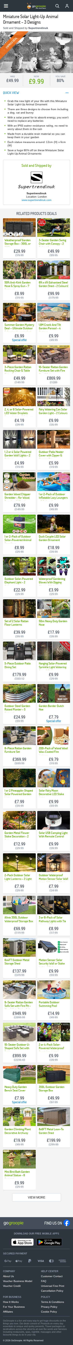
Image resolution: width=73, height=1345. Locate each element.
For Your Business (14, 1306)
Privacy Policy (49, 1306)
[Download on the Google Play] (49, 1242)
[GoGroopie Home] (36, 6)
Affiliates (8, 1311)
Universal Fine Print (52, 1285)
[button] (57, 6)
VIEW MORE (36, 1197)
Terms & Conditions (52, 1301)
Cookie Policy (49, 1311)
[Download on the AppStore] (22, 1242)
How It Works (11, 1301)
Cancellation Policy (52, 1290)
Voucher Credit (12, 1285)
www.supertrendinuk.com (36, 200)
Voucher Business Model (17, 1281)
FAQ (43, 1281)
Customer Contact (52, 1276)
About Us (8, 1276)
